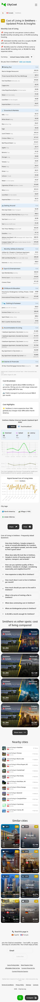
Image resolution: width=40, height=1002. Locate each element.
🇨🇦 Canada (10, 13)
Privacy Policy (20, 984)
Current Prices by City (28, 968)
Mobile (13, 426)
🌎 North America (8, 511)
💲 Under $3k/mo (8, 517)
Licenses (35, 984)
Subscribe (20, 956)
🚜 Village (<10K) (24, 511)
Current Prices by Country (20, 971)
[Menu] (36, 4)
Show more (18, 732)
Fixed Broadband (26, 426)
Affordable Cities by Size (12, 968)
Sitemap (28, 984)
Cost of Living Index (13, 965)
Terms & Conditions (8, 984)
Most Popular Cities (27, 965)
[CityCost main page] (9, 5)
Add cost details (25, 62)
